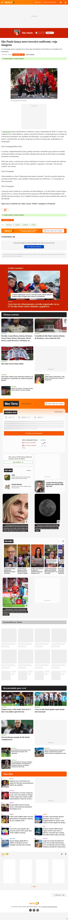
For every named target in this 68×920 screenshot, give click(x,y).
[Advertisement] (47, 390)
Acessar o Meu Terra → (27, 403)
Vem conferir (17, 462)
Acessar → (29, 470)
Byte (44, 826)
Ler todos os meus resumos (34, 433)
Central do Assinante (49, 2)
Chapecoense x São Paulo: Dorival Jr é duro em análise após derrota (16, 710)
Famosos (12, 790)
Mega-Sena (12, 838)
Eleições (45, 814)
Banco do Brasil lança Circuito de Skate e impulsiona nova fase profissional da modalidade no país (55, 751)
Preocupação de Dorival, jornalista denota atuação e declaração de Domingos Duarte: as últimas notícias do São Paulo (21, 764)
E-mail (60, 2)
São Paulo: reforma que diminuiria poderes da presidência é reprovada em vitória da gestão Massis (17, 378)
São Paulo (27, 32)
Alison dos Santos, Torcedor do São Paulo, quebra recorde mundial (22, 389)
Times (49, 33)
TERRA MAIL (38, 2)
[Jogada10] (5, 210)
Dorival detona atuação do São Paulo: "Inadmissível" (15, 738)
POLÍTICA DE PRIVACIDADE (49, 907)
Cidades (11, 814)
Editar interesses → (59, 411)
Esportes (25, 225)
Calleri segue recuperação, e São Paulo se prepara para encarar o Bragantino (55, 378)
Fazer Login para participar (34, 246)
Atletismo (13, 386)
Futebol (33, 225)
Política (11, 778)
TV (10, 826)
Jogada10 (17, 225)
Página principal (9, 2)
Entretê (12, 802)
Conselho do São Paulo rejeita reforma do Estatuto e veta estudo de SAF (50, 337)
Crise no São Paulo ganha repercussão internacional (49, 710)
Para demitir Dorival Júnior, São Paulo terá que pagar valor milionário (20, 751)
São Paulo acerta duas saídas (12, 364)
